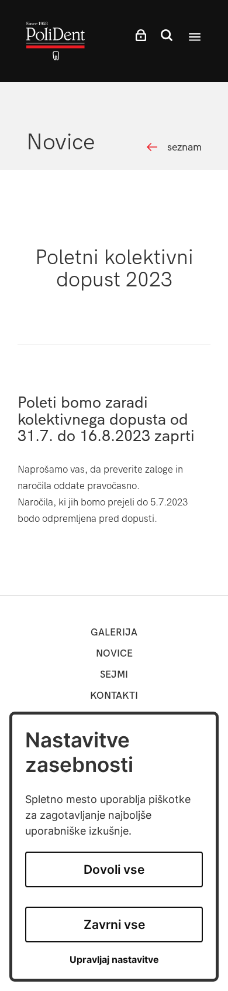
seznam (184, 147)
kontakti (114, 695)
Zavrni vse (114, 924)
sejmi (114, 674)
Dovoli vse (114, 869)
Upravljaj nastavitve (114, 959)
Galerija (114, 632)
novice (114, 653)
